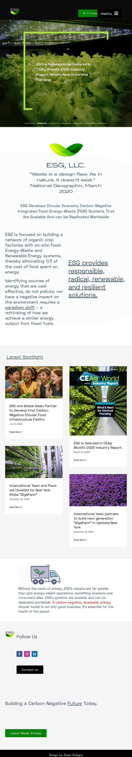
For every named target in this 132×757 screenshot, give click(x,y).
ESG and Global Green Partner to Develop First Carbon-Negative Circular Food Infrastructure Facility (31, 382)
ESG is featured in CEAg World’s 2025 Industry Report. (95, 401)
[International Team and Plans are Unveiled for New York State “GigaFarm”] (34, 462)
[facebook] (19, 654)
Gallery (37, 382)
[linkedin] (34, 654)
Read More (15, 432)
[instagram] (27, 654)
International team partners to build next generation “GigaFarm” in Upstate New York (95, 490)
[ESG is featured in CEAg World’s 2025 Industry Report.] (98, 401)
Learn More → (66, 94)
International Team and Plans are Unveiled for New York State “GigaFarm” (31, 462)
